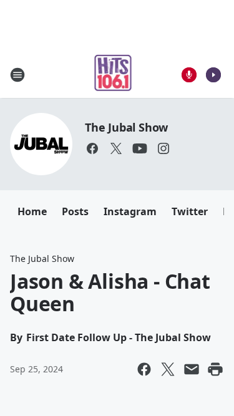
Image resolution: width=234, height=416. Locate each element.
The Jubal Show (126, 127)
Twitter (190, 211)
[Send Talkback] (189, 74)
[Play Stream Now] (213, 74)
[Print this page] (215, 369)
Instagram (130, 211)
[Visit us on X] (116, 148)
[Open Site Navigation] (17, 74)
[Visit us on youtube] (139, 148)
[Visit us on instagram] (163, 148)
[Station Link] (113, 74)
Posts (75, 211)
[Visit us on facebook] (92, 148)
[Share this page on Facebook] (144, 369)
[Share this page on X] (168, 369)
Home (32, 211)
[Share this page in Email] (191, 369)
